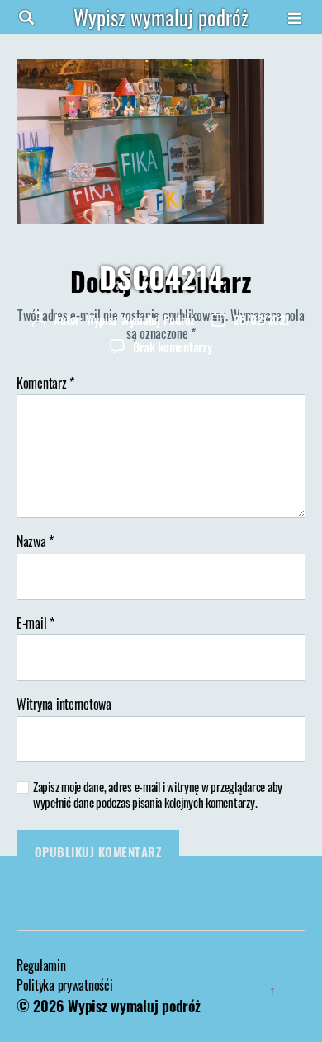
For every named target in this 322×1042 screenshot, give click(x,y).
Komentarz (45, 383)
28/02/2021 (261, 319)
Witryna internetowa (64, 704)
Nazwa (35, 542)
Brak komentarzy (172, 346)
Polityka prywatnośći (65, 985)
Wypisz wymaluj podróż (161, 17)
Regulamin (41, 965)
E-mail (35, 623)
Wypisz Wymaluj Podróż (141, 319)
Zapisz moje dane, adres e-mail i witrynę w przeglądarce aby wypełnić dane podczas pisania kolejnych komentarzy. (157, 794)
